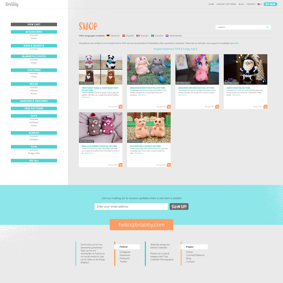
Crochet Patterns (226, 4)
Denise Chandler (158, 247)
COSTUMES (34, 70)
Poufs (34, 94)
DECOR (34, 84)
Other (34, 38)
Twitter (123, 261)
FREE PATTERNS (34, 108)
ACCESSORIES (34, 32)
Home (211, 4)
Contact (251, 4)
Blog (241, 4)
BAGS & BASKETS (34, 45)
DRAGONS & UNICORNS (34, 101)
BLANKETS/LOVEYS (34, 56)
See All (34, 160)
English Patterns (163, 48)
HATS (34, 116)
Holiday (34, 87)
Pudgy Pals (34, 153)
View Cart (34, 24)
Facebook (125, 255)
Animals (34, 35)
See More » (86, 97)
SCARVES (34, 133)
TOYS (34, 146)
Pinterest (125, 258)
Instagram (125, 252)
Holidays (33, 122)
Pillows (34, 90)
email (236, 43)
